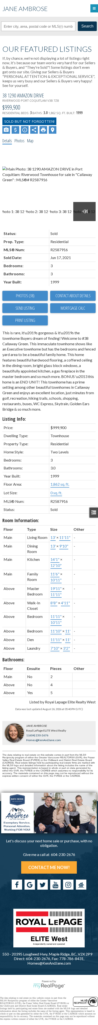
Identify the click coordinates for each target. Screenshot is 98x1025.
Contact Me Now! (49, 867)
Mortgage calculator (73, 308)
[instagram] (68, 885)
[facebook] (17, 885)
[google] (29, 885)
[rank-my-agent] (81, 885)
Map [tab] (30, 140)
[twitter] (42, 885)
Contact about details (73, 295)
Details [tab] (7, 140)
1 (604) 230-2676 (37, 735)
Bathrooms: (13, 659)
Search (87, 26)
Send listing (25, 308)
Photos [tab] (19, 140)
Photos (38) (25, 295)
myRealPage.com (49, 986)
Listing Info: (14, 419)
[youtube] (55, 885)
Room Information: (20, 520)
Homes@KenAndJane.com (43, 740)
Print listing (25, 320)
